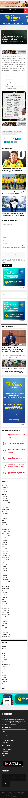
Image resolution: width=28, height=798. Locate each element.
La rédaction (5, 735)
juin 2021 (4, 621)
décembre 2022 (6, 581)
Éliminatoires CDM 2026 (8, 131)
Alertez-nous (5, 751)
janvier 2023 (5, 579)
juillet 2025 (5, 513)
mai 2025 (4, 518)
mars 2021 (4, 627)
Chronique (4, 655)
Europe (4, 666)
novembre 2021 (6, 610)
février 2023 (5, 577)
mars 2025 (4, 522)
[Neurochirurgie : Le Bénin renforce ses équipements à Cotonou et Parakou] (20, 363)
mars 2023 (4, 575)
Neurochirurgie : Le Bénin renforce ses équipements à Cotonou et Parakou (19, 371)
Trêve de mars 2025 (12, 133)
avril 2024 (4, 546)
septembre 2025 (6, 509)
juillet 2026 (5, 487)
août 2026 (4, 485)
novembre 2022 (6, 584)
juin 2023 (4, 568)
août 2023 (4, 564)
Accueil (4, 731)
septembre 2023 (6, 562)
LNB (3, 670)
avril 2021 (4, 625)
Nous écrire (5, 753)
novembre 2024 (6, 531)
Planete (4, 677)
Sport (3, 34)
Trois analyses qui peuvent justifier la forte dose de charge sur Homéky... (16, 435)
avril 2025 (4, 520)
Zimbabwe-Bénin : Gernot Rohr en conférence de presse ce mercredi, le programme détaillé (12, 170)
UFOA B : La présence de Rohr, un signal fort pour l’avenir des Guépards (13, 193)
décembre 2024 (6, 529)
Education (4, 662)
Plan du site (5, 742)
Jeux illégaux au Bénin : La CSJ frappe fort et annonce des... (15, 457)
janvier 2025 (5, 527)
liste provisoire (17, 131)
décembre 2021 (6, 608)
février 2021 (5, 630)
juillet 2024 (5, 540)
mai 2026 (4, 492)
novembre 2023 (6, 557)
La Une (3, 668)
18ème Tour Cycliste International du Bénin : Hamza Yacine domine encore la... (16, 451)
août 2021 (4, 617)
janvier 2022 (5, 606)
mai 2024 (4, 544)
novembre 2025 (6, 505)
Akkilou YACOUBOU (8, 41)
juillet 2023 (5, 566)
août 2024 (4, 538)
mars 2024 (4, 549)
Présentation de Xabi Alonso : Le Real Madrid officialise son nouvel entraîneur (13, 214)
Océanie (4, 675)
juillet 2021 (5, 619)
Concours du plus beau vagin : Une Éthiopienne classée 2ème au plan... (16, 473)
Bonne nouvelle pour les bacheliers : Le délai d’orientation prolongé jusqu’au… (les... (8, 371)
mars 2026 (4, 496)
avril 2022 (4, 599)
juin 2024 (4, 542)
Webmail (4, 755)
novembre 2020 (6, 636)
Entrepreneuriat (6, 664)
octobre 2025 (5, 507)
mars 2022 (4, 601)
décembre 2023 (6, 555)
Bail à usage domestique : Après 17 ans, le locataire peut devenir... (16, 465)
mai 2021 (4, 623)
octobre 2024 (5, 533)
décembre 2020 (6, 634)
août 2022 (4, 590)
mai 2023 (4, 570)
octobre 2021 (5, 612)
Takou (3, 688)
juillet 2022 (5, 592)
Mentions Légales (6, 738)
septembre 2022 (6, 588)
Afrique (4, 646)
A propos (4, 733)
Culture (4, 657)
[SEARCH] (24, 294)
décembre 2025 (6, 502)
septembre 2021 (6, 614)
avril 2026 (4, 494)
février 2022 (5, 603)
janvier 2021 (5, 632)
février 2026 (5, 498)
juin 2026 (4, 489)
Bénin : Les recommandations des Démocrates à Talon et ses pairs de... (16, 443)
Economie (4, 659)
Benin (3, 653)
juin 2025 (4, 516)
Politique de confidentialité (8, 740)
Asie (3, 651)
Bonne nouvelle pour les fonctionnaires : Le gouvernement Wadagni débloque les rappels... (13, 349)
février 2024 (5, 551)
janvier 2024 (5, 553)
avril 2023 (4, 573)
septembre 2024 (6, 535)
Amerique (4, 648)
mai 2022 (4, 597)
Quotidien (4, 681)
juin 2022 (4, 595)
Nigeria (4, 133)
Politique (4, 679)
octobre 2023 (5, 559)
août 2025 (4, 511)
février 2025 (5, 524)
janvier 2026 (5, 500)
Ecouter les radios (6, 749)
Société (4, 683)
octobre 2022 (5, 586)
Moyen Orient (5, 673)
